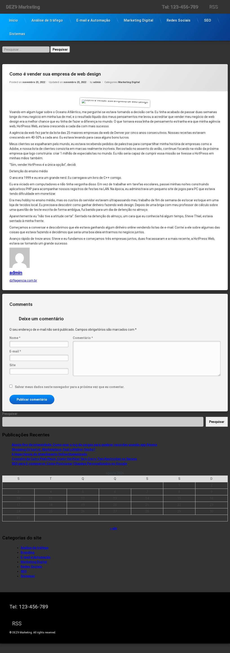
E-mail (15, 351)
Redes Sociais (178, 20)
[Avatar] (19, 267)
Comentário (83, 338)
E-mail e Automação (93, 20)
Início (13, 20)
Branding (27, 552)
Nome (14, 338)
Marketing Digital (138, 20)
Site (12, 365)
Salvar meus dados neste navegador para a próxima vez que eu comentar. (69, 387)
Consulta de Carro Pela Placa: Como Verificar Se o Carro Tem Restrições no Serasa (74, 459)
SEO (207, 20)
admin (97, 82)
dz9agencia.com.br (23, 280)
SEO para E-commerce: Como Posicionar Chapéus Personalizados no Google (69, 463)
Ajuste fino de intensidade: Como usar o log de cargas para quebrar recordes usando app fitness (84, 445)
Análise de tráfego (47, 20)
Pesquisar (10, 413)
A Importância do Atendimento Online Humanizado (49, 454)
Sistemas (17, 34)
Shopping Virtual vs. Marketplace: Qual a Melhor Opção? (53, 449)
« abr (113, 528)
